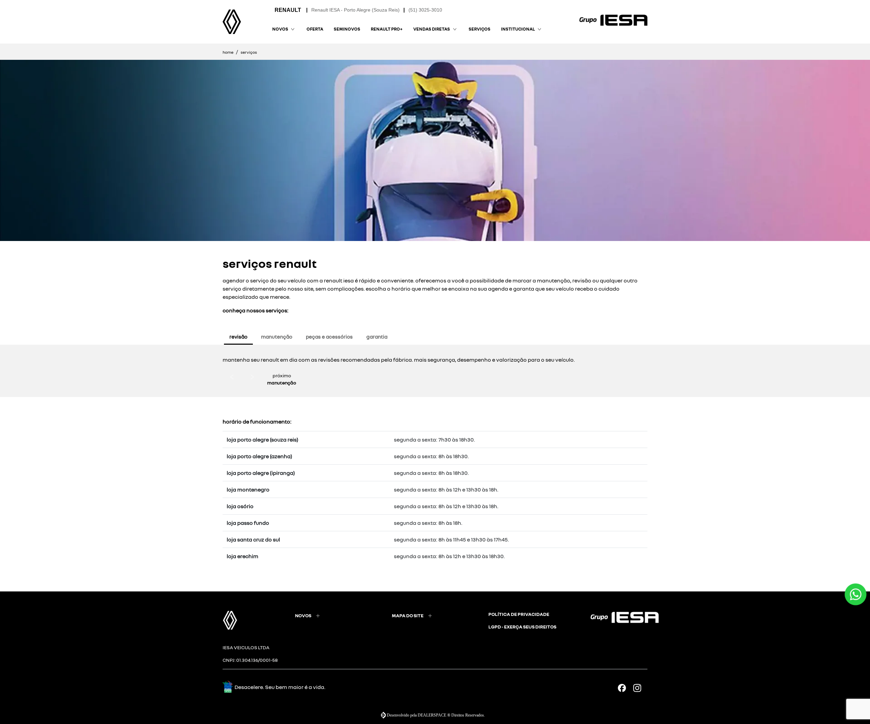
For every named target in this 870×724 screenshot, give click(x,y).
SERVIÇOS (479, 29)
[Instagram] (639, 687)
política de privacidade (518, 614)
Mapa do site (407, 615)
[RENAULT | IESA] (232, 22)
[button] (233, 376)
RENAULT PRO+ (387, 29)
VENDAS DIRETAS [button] (431, 29)
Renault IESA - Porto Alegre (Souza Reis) (355, 10)
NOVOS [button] (280, 29)
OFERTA (315, 29)
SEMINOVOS (347, 29)
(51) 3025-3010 (425, 10)
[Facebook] (624, 687)
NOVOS (303, 615)
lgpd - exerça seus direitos (522, 627)
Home (228, 52)
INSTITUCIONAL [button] (518, 29)
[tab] (238, 336)
